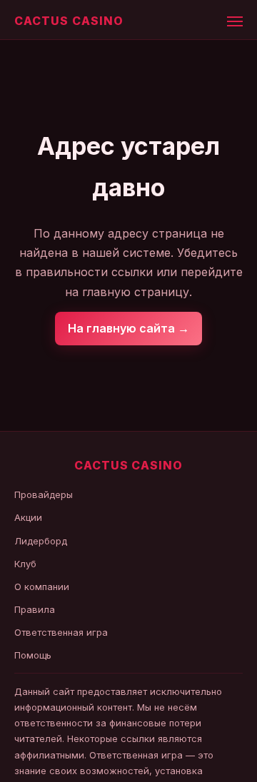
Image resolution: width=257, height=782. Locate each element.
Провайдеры (43, 494)
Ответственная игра (61, 632)
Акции (28, 517)
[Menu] (235, 21)
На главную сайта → (128, 328)
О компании (41, 586)
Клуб (25, 563)
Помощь (32, 655)
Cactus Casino (68, 21)
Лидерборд (40, 541)
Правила (34, 609)
